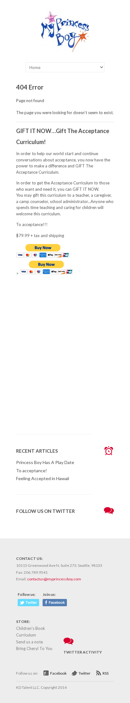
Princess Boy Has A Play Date (45, 462)
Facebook (58, 673)
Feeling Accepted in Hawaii (42, 478)
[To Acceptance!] (65, 53)
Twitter (85, 673)
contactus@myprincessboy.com (54, 579)
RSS (106, 673)
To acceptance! (31, 470)
